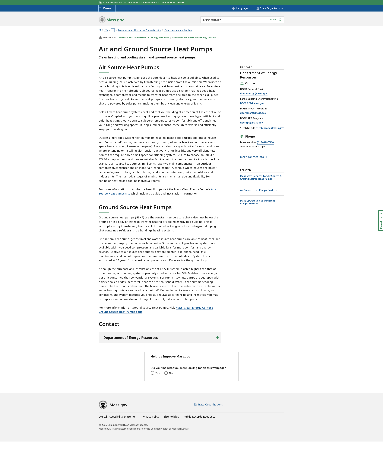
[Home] (100, 30)
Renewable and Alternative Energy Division (139, 30)
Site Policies (171, 416)
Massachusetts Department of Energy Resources (144, 37)
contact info (252, 157)
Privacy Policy (150, 416)
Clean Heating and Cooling (178, 30)
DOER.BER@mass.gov (252, 103)
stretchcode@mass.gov (270, 128)
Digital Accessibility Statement (118, 416)
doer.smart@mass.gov (253, 113)
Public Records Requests (199, 416)
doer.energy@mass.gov (254, 94)
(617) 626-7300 (265, 143)
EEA (106, 30)
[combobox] (242, 19)
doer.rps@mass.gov (251, 123)
